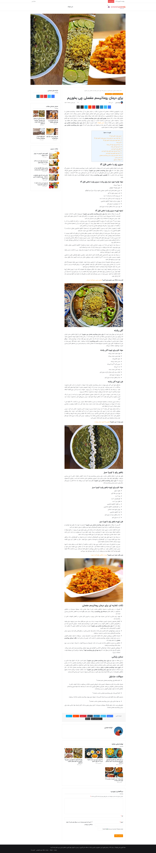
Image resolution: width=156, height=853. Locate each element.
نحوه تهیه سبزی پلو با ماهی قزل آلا (112, 140)
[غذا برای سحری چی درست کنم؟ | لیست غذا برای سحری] (94, 753)
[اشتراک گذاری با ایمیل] (82, 107)
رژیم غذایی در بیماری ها (107, 90)
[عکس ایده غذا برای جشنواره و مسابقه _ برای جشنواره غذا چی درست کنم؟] (53, 177)
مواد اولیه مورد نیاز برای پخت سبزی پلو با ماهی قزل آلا (108, 138)
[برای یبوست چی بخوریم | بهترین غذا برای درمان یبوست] (114, 772)
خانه (121, 90)
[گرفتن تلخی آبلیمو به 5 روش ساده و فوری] (53, 156)
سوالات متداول (118, 160)
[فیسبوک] (109, 107)
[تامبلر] (97, 107)
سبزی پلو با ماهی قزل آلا (115, 136)
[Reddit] (89, 107)
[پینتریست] (93, 107)
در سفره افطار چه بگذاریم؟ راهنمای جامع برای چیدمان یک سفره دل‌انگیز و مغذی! (114, 761)
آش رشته (119, 142)
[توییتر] (105, 107)
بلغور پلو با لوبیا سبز (116, 149)
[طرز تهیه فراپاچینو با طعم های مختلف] (52, 114)
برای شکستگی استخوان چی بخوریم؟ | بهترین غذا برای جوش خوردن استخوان (73, 761)
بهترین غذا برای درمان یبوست (102, 422)
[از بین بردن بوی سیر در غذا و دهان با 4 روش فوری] (53, 163)
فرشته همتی (117, 102)
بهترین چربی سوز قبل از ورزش (94, 280)
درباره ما (55, 850)
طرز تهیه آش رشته (116, 147)
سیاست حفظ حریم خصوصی (42, 850)
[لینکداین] (101, 107)
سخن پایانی (118, 158)
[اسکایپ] (86, 107)
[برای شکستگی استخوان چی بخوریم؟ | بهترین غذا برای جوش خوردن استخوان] (73, 753)
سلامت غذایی (116, 90)
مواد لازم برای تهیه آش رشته (114, 145)
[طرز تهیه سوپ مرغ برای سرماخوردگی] (52, 131)
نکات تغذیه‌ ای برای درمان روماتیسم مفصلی (110, 155)
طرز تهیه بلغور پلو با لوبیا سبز (114, 153)
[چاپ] (78, 107)
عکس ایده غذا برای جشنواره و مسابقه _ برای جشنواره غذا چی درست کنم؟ (40, 176)
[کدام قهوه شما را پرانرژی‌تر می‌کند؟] (39, 131)
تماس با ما (33, 850)
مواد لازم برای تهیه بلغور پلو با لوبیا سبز (112, 151)
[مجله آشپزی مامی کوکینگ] (116, 7)
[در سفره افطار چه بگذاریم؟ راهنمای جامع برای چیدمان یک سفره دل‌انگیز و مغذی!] (114, 753)
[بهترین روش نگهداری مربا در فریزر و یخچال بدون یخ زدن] (53, 170)
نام (122, 816)
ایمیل (121, 822)
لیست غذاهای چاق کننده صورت (99, 555)
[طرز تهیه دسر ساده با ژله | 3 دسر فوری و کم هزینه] (53, 185)
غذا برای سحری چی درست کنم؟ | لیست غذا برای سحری (95, 760)
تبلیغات (51, 850)
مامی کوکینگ (70, 7)
